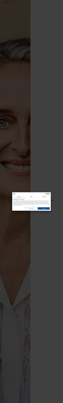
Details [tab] (31, 196)
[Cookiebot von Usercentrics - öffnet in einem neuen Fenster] (46, 194)
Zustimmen (43, 208)
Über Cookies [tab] (44, 196)
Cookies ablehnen (31, 208)
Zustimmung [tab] (19, 196)
